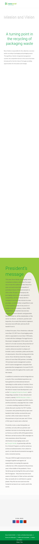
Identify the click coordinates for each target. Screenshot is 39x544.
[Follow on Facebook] (14, 521)
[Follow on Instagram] (17, 521)
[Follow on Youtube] (24, 521)
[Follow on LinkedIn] (21, 521)
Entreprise (19, 392)
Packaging (12, 392)
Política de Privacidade (23, 537)
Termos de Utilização (10, 537)
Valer (28, 397)
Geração (9, 443)
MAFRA (18, 397)
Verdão (14, 443)
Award (25, 392)
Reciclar (23, 397)
